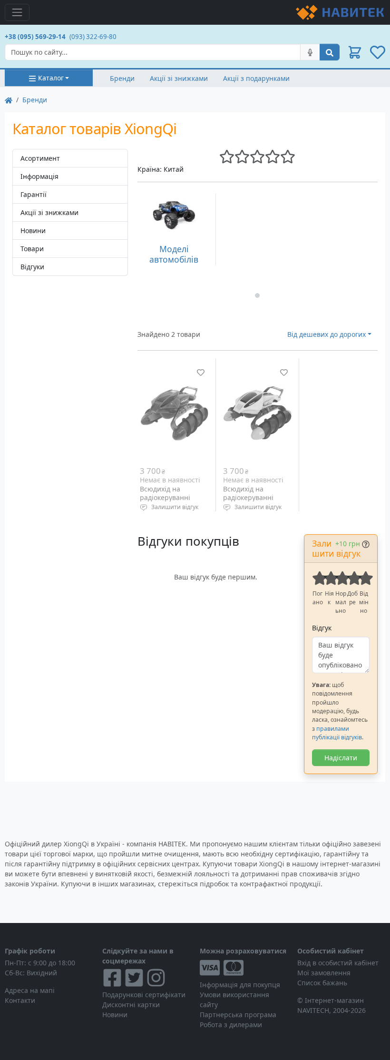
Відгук (322, 627)
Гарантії (33, 194)
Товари (32, 248)
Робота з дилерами (231, 1024)
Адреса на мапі (30, 990)
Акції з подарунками (256, 78)
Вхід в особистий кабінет (338, 962)
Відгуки (32, 266)
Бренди (122, 78)
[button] (354, 52)
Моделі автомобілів (173, 254)
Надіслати (340, 757)
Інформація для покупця (240, 984)
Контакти (20, 1000)
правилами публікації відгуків (337, 733)
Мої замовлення (324, 972)
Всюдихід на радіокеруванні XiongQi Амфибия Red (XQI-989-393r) (170, 501)
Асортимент (40, 158)
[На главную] (8, 99)
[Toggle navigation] (17, 12)
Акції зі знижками (179, 78)
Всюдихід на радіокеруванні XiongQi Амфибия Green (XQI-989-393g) (257, 501)
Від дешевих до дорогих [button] (326, 334)
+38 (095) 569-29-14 (35, 36)
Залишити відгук (174, 507)
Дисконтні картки (131, 1004)
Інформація (39, 176)
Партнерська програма (238, 1014)
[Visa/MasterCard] (244, 968)
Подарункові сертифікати (143, 994)
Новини (33, 230)
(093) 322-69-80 (93, 36)
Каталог (51, 77)
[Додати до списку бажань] (201, 372)
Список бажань (322, 982)
